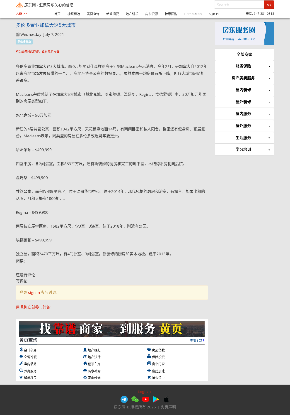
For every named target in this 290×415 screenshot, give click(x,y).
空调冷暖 (30, 357)
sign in (34, 292)
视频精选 (73, 14)
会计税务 (30, 350)
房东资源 (151, 14)
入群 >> (21, 13)
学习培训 (243, 149)
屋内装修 (243, 89)
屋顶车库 (94, 364)
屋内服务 (243, 113)
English (144, 391)
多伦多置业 (24, 42)
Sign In (214, 14)
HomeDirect (193, 14)
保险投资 (158, 357)
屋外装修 (243, 101)
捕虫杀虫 (158, 378)
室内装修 (30, 364)
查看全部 (196, 340)
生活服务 (243, 137)
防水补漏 (94, 371)
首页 (57, 14)
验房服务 (30, 371)
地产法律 (94, 357)
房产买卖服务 (243, 78)
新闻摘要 (112, 14)
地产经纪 (94, 350)
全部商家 (244, 54)
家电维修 (94, 378)
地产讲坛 (132, 14)
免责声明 (168, 407)
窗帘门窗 (158, 364)
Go (269, 4)
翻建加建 (158, 371)
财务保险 (243, 66)
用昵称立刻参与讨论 (33, 307)
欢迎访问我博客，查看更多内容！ (39, 51)
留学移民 (30, 378)
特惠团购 (171, 14)
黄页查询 (93, 14)
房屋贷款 (158, 350)
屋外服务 (243, 125)
